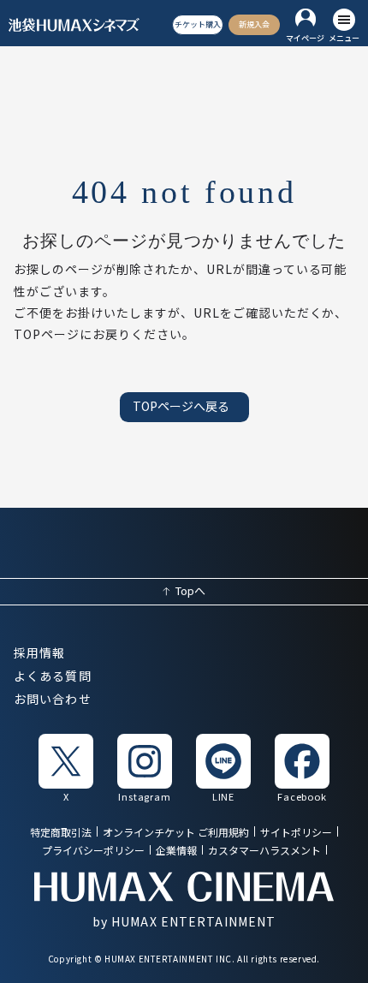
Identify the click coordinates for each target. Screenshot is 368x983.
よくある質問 (53, 676)
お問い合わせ (53, 699)
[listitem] (66, 767)
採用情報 (39, 653)
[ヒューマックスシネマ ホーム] (74, 25)
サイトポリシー (296, 833)
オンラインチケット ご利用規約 (176, 833)
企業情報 (176, 851)
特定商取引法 (61, 833)
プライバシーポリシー (93, 851)
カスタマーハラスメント (264, 851)
